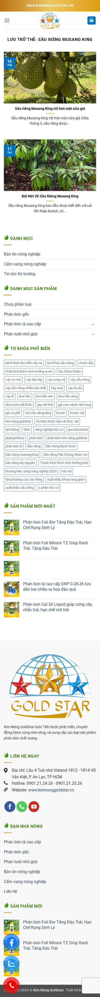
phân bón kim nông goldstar (67, 438)
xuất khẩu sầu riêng (19, 488)
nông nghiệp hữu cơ (49, 429)
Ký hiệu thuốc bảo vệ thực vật (57, 421)
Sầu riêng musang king (21, 455)
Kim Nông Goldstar (48, 990)
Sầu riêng (34, 446)
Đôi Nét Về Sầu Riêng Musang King (50, 196)
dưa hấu (25, 396)
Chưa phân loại (18, 304)
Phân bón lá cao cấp (22, 324)
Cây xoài (57, 388)
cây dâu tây (34, 379)
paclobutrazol (78, 429)
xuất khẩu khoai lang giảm (66, 479)
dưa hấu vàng (68, 396)
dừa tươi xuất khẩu (18, 405)
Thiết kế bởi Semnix (81, 990)
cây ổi (9, 396)
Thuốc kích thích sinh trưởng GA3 (64, 463)
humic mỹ (77, 413)
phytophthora (14, 438)
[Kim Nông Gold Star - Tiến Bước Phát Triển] (50, 20)
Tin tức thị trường (19, 273)
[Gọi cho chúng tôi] (21, 806)
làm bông (12, 429)
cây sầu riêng (79, 379)
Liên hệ (10, 891)
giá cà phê (12, 413)
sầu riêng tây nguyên (20, 463)
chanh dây (85, 363)
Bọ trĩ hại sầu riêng (60, 363)
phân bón (36, 438)
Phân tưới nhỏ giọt (20, 334)
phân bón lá (13, 446)
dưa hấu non (44, 396)
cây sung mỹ (56, 379)
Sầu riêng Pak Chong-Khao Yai (65, 455)
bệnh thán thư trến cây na (23, 363)
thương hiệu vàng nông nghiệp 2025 (31, 471)
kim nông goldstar (18, 421)
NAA (27, 429)
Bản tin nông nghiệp (22, 254)
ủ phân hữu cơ (48, 488)
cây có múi (13, 379)
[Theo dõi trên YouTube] (33, 806)
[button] (7, 20)
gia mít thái (45, 405)
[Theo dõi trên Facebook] (9, 806)
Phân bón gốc (16, 314)
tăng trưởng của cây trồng (23, 479)
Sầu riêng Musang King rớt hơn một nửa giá (50, 109)
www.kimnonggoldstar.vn (51, 790)
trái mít (67, 471)
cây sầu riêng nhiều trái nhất (25, 388)
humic (60, 413)
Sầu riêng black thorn (60, 446)
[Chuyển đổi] (93, 324)
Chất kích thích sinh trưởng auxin (29, 371)
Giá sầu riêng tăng (38, 413)
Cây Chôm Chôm (69, 371)
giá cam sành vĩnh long (74, 405)
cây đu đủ (75, 388)
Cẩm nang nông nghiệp (25, 264)
